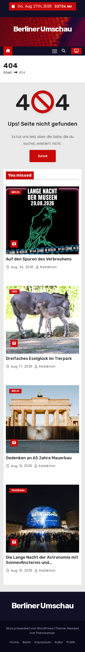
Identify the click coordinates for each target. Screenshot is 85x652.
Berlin (15, 192)
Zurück (42, 156)
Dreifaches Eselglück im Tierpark (39, 358)
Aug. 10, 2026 (22, 570)
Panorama (18, 490)
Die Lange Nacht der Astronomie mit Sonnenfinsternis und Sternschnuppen (42, 563)
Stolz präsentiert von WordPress (30, 628)
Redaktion (48, 267)
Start (7, 72)
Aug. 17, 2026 (22, 366)
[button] (64, 51)
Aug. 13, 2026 (22, 466)
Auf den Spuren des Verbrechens (39, 259)
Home (14, 642)
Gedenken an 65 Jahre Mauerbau (39, 457)
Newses (73, 628)
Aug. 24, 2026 (22, 267)
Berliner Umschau (42, 29)
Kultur (59, 642)
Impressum (42, 642)
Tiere (14, 291)
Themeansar (45, 633)
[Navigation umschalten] (54, 51)
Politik (71, 642)
